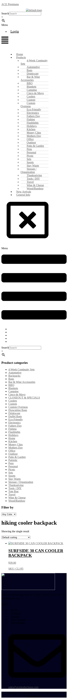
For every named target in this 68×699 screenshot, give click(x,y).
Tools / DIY (15, 488)
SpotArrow (34, 696)
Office (11, 450)
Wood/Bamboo (16, 500)
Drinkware (14, 413)
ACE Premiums (10, 4)
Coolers (12, 400)
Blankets (13, 388)
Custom (12, 403)
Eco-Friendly (15, 419)
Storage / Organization (28, 170)
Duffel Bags (15, 416)
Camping (13, 391)
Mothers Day (15, 447)
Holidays (13, 435)
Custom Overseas (28, 105)
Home (11, 438)
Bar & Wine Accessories (30, 78)
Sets (10, 472)
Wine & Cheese (17, 497)
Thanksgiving (16, 485)
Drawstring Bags (17, 410)
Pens (11, 463)
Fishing (12, 428)
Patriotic (12, 460)
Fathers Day (15, 425)
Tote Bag (13, 491)
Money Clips (15, 444)
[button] (10, 25)
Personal (13, 466)
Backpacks (14, 375)
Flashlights (14, 432)
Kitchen (12, 441)
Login (14, 31)
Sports (11, 475)
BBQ (11, 385)
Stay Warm (14, 478)
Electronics (14, 422)
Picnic (11, 469)
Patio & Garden (17, 457)
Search (5, 13)
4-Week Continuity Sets (34, 62)
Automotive (14, 372)
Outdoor (13, 453)
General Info (23, 194)
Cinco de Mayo (16, 394)
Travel (11, 494)
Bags (11, 378)
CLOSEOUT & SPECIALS (24, 397)
